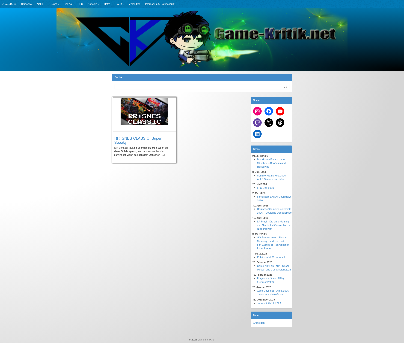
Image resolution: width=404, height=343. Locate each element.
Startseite (26, 4)
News (54, 4)
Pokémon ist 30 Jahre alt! (271, 257)
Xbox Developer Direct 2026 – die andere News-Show (274, 292)
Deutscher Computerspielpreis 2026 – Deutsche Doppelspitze (274, 210)
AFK (120, 4)
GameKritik (9, 4)
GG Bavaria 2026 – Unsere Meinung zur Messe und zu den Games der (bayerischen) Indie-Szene (273, 243)
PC (81, 4)
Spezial (68, 4)
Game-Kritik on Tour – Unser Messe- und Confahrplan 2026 (274, 267)
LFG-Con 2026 (265, 188)
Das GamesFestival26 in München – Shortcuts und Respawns (271, 163)
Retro (107, 4)
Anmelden (259, 323)
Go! (285, 86)
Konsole (93, 4)
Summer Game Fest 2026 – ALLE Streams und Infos (272, 177)
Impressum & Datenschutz (160, 4)
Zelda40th (134, 4)
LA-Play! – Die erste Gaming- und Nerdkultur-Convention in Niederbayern (273, 225)
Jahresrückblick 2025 (269, 303)
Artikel (40, 4)
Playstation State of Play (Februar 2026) (270, 280)
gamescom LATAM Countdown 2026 (274, 198)
